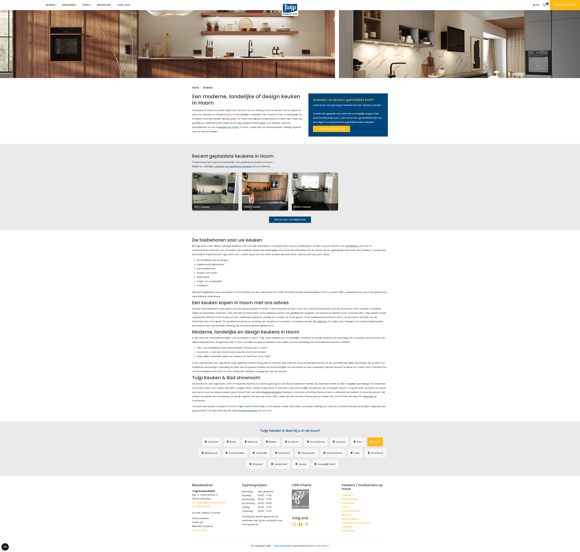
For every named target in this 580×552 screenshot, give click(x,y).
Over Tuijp (123, 4)
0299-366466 (203, 506)
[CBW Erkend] (300, 498)
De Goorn (293, 441)
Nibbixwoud (210, 453)
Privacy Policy (199, 530)
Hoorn (376, 441)
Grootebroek (316, 441)
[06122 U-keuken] (315, 191)
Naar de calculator (331, 129)
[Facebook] (300, 525)
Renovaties (104, 4)
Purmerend (348, 503)
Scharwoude (307, 453)
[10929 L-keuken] (265, 191)
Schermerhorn (333, 453)
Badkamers (69, 4)
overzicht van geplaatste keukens (233, 166)
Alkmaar (346, 514)
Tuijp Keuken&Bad (283, 545)
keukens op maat (228, 127)
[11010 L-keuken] (215, 191)
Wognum (257, 464)
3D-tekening (320, 321)
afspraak (368, 396)
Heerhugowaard (351, 510)
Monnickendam (350, 499)
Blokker (272, 441)
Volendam (347, 495)
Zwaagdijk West (325, 464)
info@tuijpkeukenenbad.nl (210, 502)
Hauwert (340, 441)
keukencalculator (272, 392)
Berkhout (252, 441)
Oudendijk (261, 453)
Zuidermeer (280, 464)
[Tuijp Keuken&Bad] (290, 9)
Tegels (86, 4)
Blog (536, 4)
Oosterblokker (235, 453)
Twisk (355, 453)
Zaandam (347, 526)
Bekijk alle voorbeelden (290, 219)
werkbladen (351, 245)
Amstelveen (348, 530)
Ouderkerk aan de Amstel (356, 522)
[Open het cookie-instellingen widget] (5, 546)
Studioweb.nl (321, 545)
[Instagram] (294, 525)
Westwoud (376, 453)
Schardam (283, 453)
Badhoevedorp (350, 518)
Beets (232, 441)
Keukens (50, 4)
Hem (358, 441)
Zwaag (301, 464)
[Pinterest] (306, 525)
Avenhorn (212, 441)
